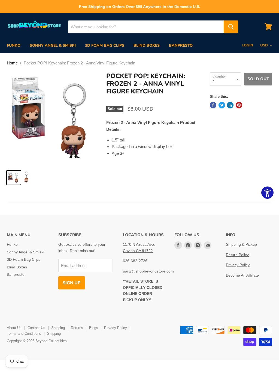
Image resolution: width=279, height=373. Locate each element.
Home (12, 63)
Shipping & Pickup (241, 244)
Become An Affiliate (242, 275)
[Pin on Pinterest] (239, 105)
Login (247, 45)
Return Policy (237, 255)
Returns (77, 328)
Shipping (58, 328)
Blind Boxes (147, 45)
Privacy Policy (238, 265)
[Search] (231, 26)
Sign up (72, 283)
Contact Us (36, 328)
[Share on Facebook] (213, 105)
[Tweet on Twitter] (222, 105)
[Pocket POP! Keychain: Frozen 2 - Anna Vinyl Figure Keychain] (14, 178)
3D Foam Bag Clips (104, 45)
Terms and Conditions (24, 333)
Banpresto (181, 45)
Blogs (93, 328)
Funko (13, 45)
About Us (14, 328)
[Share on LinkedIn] (230, 105)
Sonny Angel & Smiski (53, 45)
